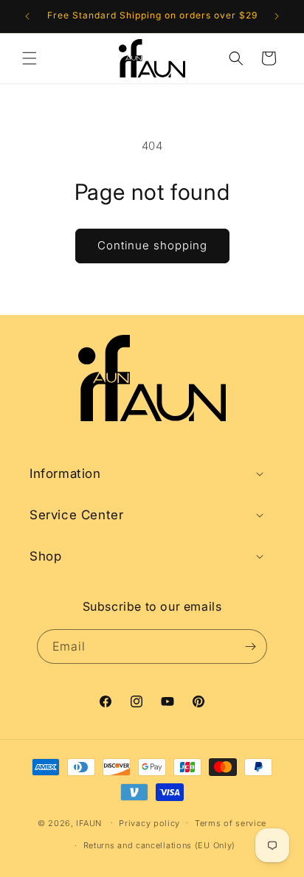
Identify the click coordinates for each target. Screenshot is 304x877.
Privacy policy (149, 823)
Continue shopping (152, 245)
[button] (29, 58)
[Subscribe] (250, 646)
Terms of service (230, 823)
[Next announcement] (276, 16)
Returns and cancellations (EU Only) (159, 845)
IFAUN (89, 822)
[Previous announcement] (27, 16)
